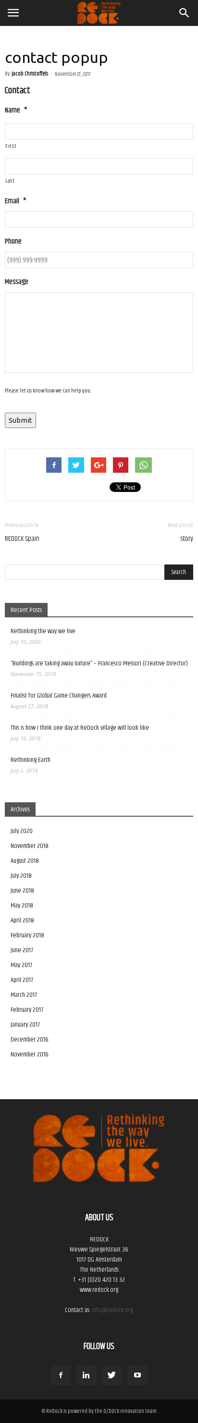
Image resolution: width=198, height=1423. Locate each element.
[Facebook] (61, 1375)
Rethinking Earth (30, 760)
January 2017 (25, 1024)
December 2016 (30, 1039)
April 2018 (22, 920)
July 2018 (21, 876)
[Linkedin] (86, 1375)
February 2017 (27, 1010)
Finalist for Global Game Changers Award (59, 696)
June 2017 (22, 950)
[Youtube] (137, 1375)
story (186, 539)
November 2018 (30, 846)
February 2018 (27, 935)
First (10, 146)
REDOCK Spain (22, 539)
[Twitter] (112, 1375)
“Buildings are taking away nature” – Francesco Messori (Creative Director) (99, 664)
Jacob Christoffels (30, 74)
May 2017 (21, 965)
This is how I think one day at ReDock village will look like (80, 728)
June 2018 (22, 890)
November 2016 (30, 1054)
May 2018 (22, 905)
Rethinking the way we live (43, 631)
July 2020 (22, 831)
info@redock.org (112, 1310)
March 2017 (24, 995)
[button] (184, 13)
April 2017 (22, 980)
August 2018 (25, 861)
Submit (20, 420)
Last (10, 180)
